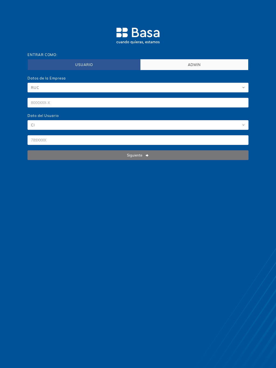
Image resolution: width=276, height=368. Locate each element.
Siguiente (135, 155)
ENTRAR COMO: (42, 55)
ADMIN (194, 65)
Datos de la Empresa (46, 78)
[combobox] (137, 87)
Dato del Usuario (42, 115)
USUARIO (84, 65)
